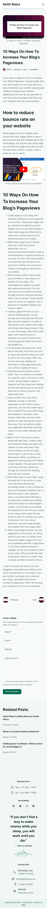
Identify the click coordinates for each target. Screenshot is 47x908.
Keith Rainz (11, 4)
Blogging (34, 70)
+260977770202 (26, 873)
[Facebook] (13, 806)
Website (8, 649)
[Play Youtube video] (23, 169)
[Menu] (43, 4)
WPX (23, 905)
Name (8, 632)
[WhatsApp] (33, 806)
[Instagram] (20, 806)
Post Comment (12, 691)
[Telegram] (26, 806)
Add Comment (12, 658)
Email (8, 640)
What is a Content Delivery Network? (21, 731)
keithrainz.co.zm (25, 892)
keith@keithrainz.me (25, 879)
